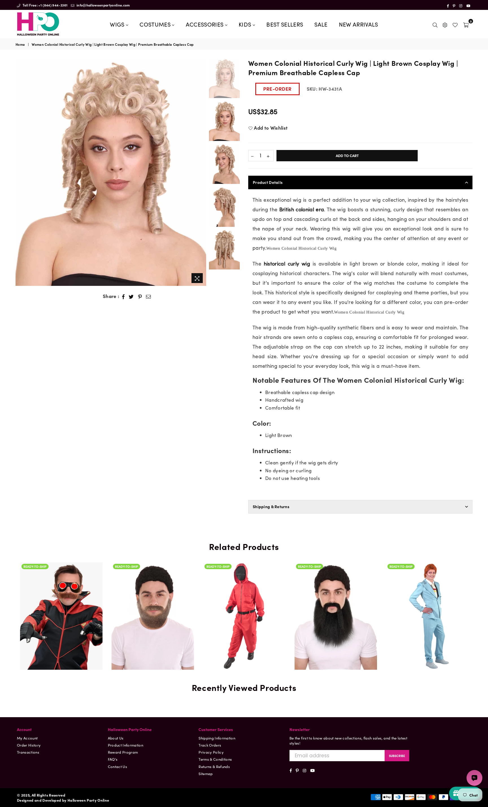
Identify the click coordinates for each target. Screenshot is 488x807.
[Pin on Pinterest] (140, 296)
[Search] (435, 24)
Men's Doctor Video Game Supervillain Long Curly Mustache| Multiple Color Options (61, 592)
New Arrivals (358, 24)
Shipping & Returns (271, 506)
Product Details (268, 182)
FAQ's (113, 759)
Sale (320, 24)
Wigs (118, 24)
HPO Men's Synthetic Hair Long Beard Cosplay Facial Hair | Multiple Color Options (335, 592)
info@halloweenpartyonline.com (103, 5)
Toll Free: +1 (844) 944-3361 (44, 5)
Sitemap (206, 773)
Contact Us (117, 766)
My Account (27, 738)
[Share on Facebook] (123, 296)
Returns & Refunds (214, 766)
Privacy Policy (211, 752)
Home (20, 44)
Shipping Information (217, 738)
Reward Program (123, 752)
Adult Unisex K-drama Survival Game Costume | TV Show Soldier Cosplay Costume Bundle (244, 607)
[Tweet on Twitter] (131, 296)
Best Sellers (284, 24)
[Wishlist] (455, 24)
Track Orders (210, 745)
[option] (111, 172)
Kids (246, 24)
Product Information (125, 745)
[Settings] (445, 24)
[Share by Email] (148, 296)
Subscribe (397, 755)
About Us (116, 738)
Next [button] (201, 172)
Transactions (28, 752)
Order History (29, 745)
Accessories (205, 24)
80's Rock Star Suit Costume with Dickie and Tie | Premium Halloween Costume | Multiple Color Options (427, 592)
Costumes (156, 24)
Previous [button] (20, 172)
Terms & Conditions (215, 759)
